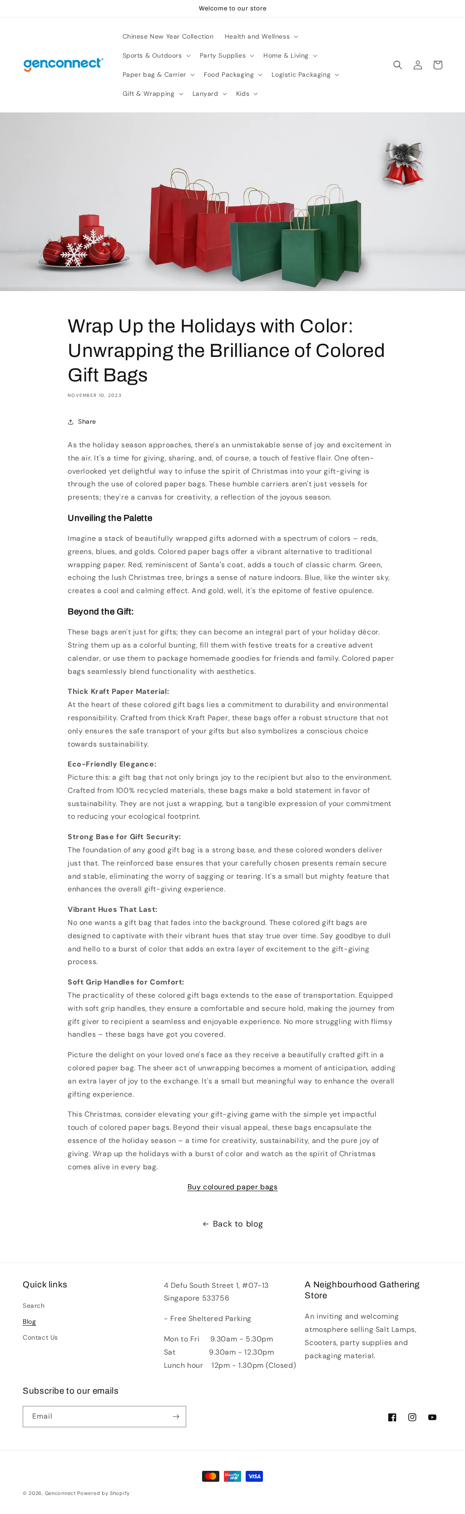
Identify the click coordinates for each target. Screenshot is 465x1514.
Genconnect (60, 1493)
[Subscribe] (176, 1416)
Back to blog (238, 1223)
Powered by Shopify (103, 1493)
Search (34, 1305)
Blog (29, 1321)
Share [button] (87, 421)
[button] (260, 36)
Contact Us (40, 1337)
